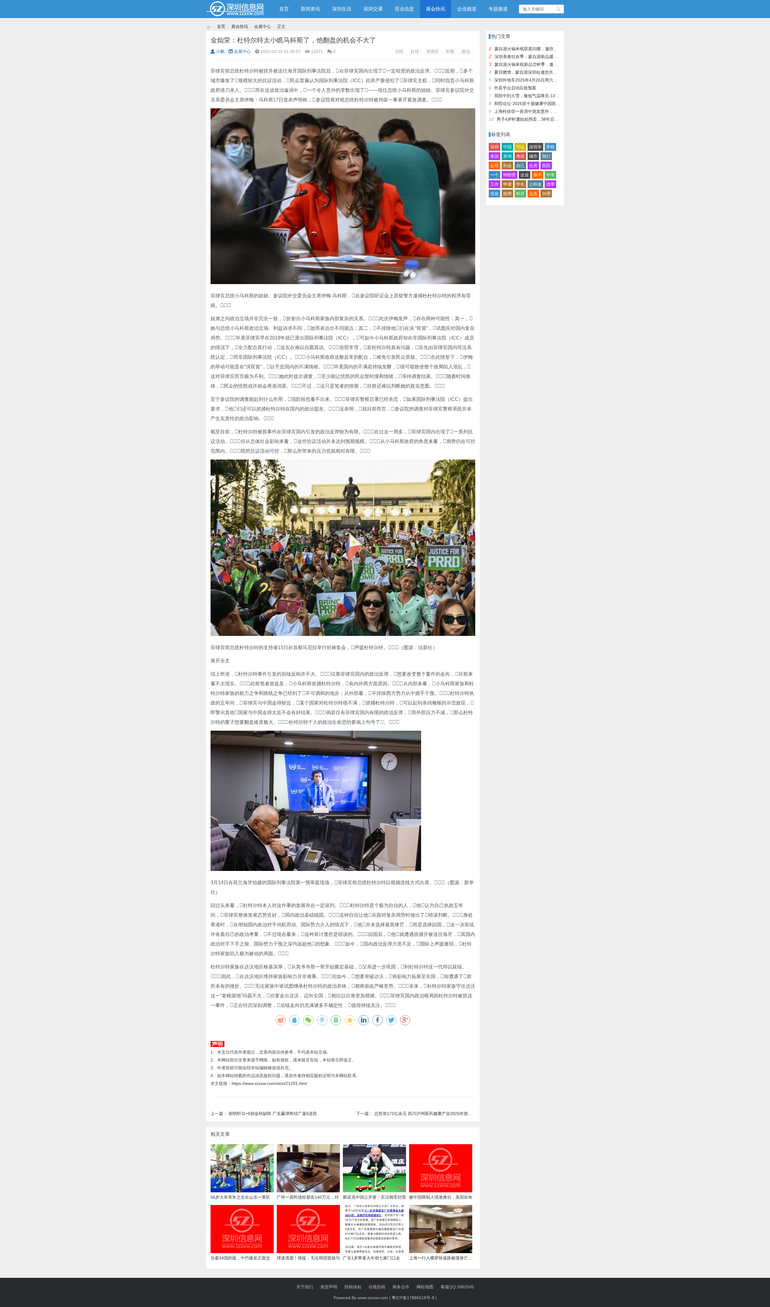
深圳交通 (373, 8)
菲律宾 (432, 51)
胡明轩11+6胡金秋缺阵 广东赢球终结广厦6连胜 (273, 1113)
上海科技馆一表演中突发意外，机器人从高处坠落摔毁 (544, 111)
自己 (520, 165)
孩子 (537, 174)
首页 (284, 8)
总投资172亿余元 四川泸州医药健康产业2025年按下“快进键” (431, 1113)
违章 (550, 184)
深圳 (494, 146)
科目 (520, 193)
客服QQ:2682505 (457, 1286)
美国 (494, 156)
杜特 (415, 51)
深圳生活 (341, 8)
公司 (494, 165)
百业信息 (404, 8)
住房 (533, 165)
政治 (466, 51)
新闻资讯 (310, 8)
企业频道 (466, 8)
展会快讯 (435, 8)
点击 (533, 193)
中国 (507, 146)
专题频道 (498, 8)
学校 (550, 146)
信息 (494, 193)
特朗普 (509, 174)
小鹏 (220, 51)
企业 (524, 174)
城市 (533, 156)
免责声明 (328, 1286)
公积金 (535, 184)
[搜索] (558, 9)
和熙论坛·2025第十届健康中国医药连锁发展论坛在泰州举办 (550, 103)
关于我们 (304, 1286)
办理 (546, 193)
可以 (520, 146)
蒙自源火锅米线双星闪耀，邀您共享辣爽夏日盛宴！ (542, 48)
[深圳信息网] (208, 26)
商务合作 (401, 1286)
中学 (550, 174)
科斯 (450, 51)
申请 (507, 184)
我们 (546, 156)
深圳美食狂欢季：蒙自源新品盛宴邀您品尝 (534, 56)
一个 (494, 174)
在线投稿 (376, 1286)
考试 (520, 156)
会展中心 (262, 26)
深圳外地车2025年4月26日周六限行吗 (530, 80)
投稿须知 (352, 1286)
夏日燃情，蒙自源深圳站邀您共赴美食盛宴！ (536, 72)
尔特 (399, 51)
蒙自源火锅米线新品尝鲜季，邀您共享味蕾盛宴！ (540, 64)
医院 (546, 165)
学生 (520, 184)
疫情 (507, 193)
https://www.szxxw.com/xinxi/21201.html (269, 1083)
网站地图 (425, 1286)
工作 (494, 184)
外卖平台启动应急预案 (515, 87)
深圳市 (535, 146)
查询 (507, 156)
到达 (507, 165)
